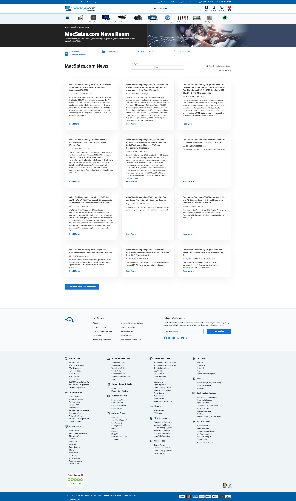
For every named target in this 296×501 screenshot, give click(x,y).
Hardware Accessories (162, 448)
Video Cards (201, 365)
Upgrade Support (204, 421)
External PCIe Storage (162, 425)
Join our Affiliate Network (102, 331)
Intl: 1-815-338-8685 (223, 2)
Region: (188, 2)
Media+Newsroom (127, 331)
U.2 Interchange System (163, 428)
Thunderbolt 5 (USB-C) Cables (165, 363)
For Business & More (168, 2)
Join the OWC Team (128, 327)
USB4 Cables (158, 371)
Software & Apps (118, 413)
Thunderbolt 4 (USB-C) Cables (165, 365)
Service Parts (159, 453)
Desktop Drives (74, 396)
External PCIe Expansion (163, 422)
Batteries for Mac (117, 400)
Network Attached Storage (79, 410)
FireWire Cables (159, 399)
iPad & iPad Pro (74, 447)
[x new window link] (178, 338)
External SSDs (74, 408)
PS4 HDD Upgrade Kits (77, 387)
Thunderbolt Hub (117, 365)
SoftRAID (114, 439)
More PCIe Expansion (162, 436)
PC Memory (158, 413)
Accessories (159, 441)
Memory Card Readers (119, 391)
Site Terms (117, 495)
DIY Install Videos (99, 327)
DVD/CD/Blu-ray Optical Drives (80, 382)
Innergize (114, 428)
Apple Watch (73, 453)
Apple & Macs (75, 426)
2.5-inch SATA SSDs (76, 365)
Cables (114, 379)
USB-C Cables (159, 374)
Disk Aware (115, 423)
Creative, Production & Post (207, 397)
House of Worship (203, 408)
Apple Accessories (76, 461)
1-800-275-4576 (207, 2)
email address (172, 331)
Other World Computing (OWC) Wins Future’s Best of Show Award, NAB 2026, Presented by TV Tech (204, 252)
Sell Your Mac (74, 464)
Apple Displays (74, 458)
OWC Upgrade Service (205, 442)
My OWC (114, 434)
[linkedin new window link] (182, 338)
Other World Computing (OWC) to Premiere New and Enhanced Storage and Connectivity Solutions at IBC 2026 (90, 87)
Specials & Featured (204, 385)
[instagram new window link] (169, 338)
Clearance (200, 388)
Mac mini (72, 444)
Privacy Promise (127, 336)
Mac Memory (159, 410)
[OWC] (80, 8)
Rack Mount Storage (76, 413)
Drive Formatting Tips (204, 437)
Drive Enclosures (75, 421)
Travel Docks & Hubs (118, 368)
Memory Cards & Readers (122, 384)
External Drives (75, 392)
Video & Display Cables (162, 387)
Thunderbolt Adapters (162, 368)
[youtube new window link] (173, 338)
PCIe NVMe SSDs (75, 368)
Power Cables (116, 408)
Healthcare (201, 414)
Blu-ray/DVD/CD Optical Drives (80, 419)
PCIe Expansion (160, 418)
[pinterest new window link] (187, 338)
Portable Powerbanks (119, 406)
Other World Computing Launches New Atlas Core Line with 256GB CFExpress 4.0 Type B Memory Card (89, 142)
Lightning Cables (160, 385)
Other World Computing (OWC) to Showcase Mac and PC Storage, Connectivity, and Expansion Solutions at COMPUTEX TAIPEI (204, 200)
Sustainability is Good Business (132, 323)
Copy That (115, 417)
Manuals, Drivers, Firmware (206, 431)
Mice (198, 371)
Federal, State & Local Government (209, 417)
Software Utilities (117, 437)
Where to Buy (98, 336)
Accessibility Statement (102, 340)
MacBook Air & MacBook (78, 433)
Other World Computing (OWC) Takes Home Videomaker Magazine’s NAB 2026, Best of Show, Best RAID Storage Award (147, 252)
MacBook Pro (74, 430)
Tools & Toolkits (159, 445)
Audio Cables (159, 396)
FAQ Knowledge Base (204, 434)
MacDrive (114, 431)
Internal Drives (75, 358)
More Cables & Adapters (163, 401)
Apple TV (72, 455)
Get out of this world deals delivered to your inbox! (85, 2)
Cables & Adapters (162, 358)
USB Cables (158, 379)
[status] (218, 66)
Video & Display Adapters (120, 376)
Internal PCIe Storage (162, 430)
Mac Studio (73, 442)
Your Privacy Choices (72, 499)
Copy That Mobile (117, 420)
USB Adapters (159, 382)
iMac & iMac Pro (75, 436)
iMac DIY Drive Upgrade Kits (79, 385)
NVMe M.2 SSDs (75, 371)
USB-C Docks (116, 371)
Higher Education (203, 403)
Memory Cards (116, 388)
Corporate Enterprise (204, 400)
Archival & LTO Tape (76, 416)
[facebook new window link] (165, 338)
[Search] (199, 9)
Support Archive (202, 439)
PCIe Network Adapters (162, 433)
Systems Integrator (204, 411)
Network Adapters (118, 374)
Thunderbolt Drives (76, 399)
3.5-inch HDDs (74, 376)
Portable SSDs (74, 405)
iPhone (71, 450)
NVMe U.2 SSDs (74, 374)
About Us (96, 323)
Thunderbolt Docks (118, 363)
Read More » (74, 124)
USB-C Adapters (160, 376)
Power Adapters (117, 403)
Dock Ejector (116, 426)
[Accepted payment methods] (204, 497)
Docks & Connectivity (120, 358)
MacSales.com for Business (131, 340)
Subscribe (219, 331)
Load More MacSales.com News (81, 287)
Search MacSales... (160, 8)
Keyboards (200, 368)
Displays (200, 363)
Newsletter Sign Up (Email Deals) (209, 383)
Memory (157, 406)
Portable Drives (74, 402)
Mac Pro (72, 439)
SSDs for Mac (74, 363)
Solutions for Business (206, 393)
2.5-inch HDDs (74, 379)
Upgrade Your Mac (203, 426)
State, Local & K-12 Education (207, 406)
